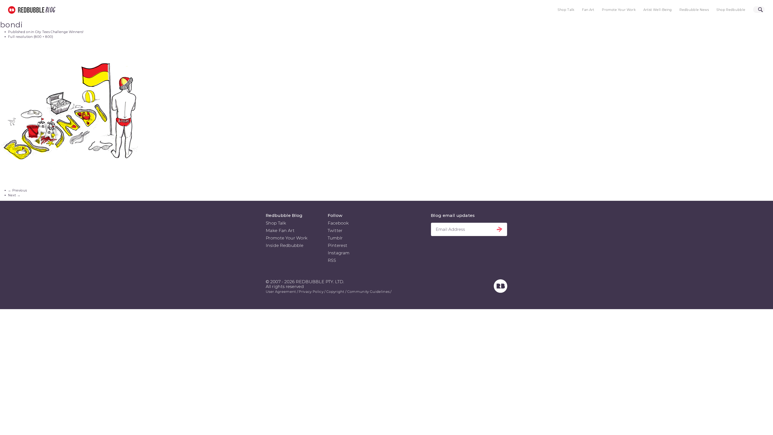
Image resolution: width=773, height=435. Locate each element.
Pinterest (337, 245)
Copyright (335, 292)
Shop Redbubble (730, 10)
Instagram (339, 252)
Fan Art (588, 10)
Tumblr (335, 237)
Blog (49, 10)
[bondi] (386, 115)
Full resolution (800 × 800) (30, 37)
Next (14, 195)
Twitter (335, 230)
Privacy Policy (311, 292)
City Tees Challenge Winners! (59, 32)
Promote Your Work (619, 10)
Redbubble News (694, 10)
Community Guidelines (368, 292)
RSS (332, 260)
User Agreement (281, 292)
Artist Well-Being (657, 10)
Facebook (338, 223)
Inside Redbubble (284, 245)
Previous (17, 190)
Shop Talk (566, 10)
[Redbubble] (500, 291)
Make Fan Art (280, 230)
